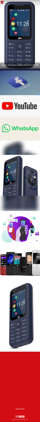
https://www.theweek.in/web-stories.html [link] (20, 419)
